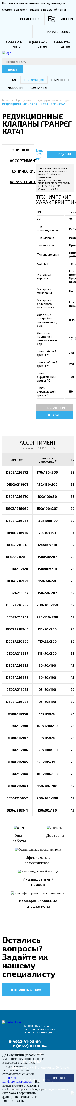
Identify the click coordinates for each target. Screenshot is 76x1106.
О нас (12, 80)
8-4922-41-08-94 (25, 1041)
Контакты (38, 88)
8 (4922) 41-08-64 (30, 1045)
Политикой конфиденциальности (17, 1079)
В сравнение (57, 407)
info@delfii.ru (30, 19)
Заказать (54, 415)
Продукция (34, 80)
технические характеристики (26, 176)
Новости (15, 88)
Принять (59, 1078)
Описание (21, 150)
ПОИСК (12, 69)
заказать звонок (57, 31)
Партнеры (60, 80)
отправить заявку (26, 989)
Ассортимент (23, 160)
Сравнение (66, 19)
